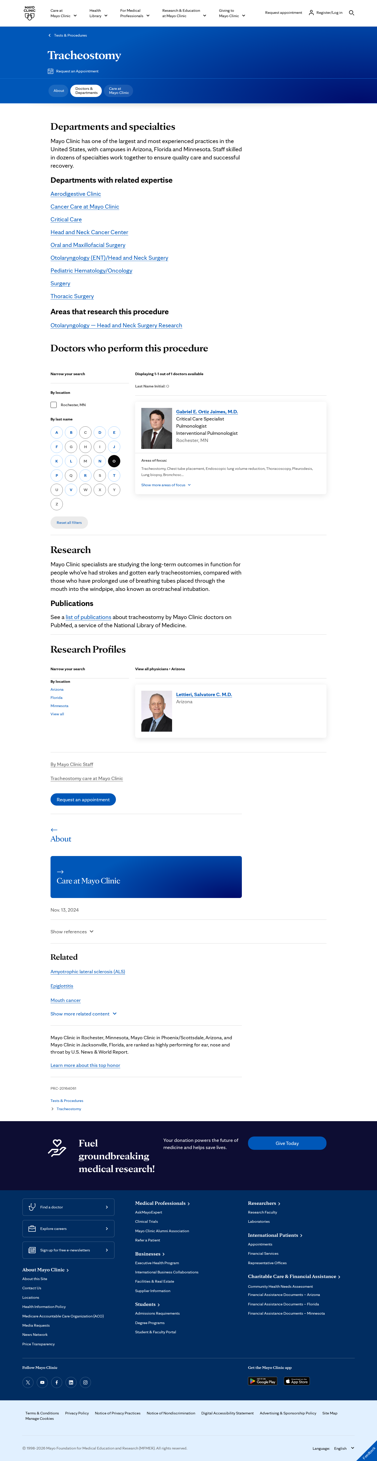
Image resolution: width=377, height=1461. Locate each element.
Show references (69, 931)
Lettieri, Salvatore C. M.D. (204, 694)
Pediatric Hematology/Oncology (91, 270)
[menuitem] (58, 91)
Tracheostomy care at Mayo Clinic (87, 778)
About (59, 90)
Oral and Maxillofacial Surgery (88, 244)
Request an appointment (83, 799)
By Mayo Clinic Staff (72, 764)
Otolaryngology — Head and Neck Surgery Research (116, 325)
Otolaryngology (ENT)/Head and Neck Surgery (109, 257)
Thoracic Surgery (72, 296)
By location (60, 392)
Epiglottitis (62, 986)
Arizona (57, 689)
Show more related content (80, 1014)
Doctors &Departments (86, 90)
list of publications (88, 617)
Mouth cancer (66, 1000)
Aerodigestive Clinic (76, 193)
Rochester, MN (73, 404)
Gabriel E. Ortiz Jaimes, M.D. (207, 411)
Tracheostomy (84, 54)
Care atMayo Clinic (119, 90)
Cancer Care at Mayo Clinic (85, 206)
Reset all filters (69, 522)
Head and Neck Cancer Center (89, 232)
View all (57, 713)
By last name (62, 419)
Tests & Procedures (70, 35)
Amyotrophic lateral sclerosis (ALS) (88, 971)
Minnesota (59, 705)
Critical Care (66, 219)
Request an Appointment (77, 71)
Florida (57, 697)
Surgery (60, 283)
